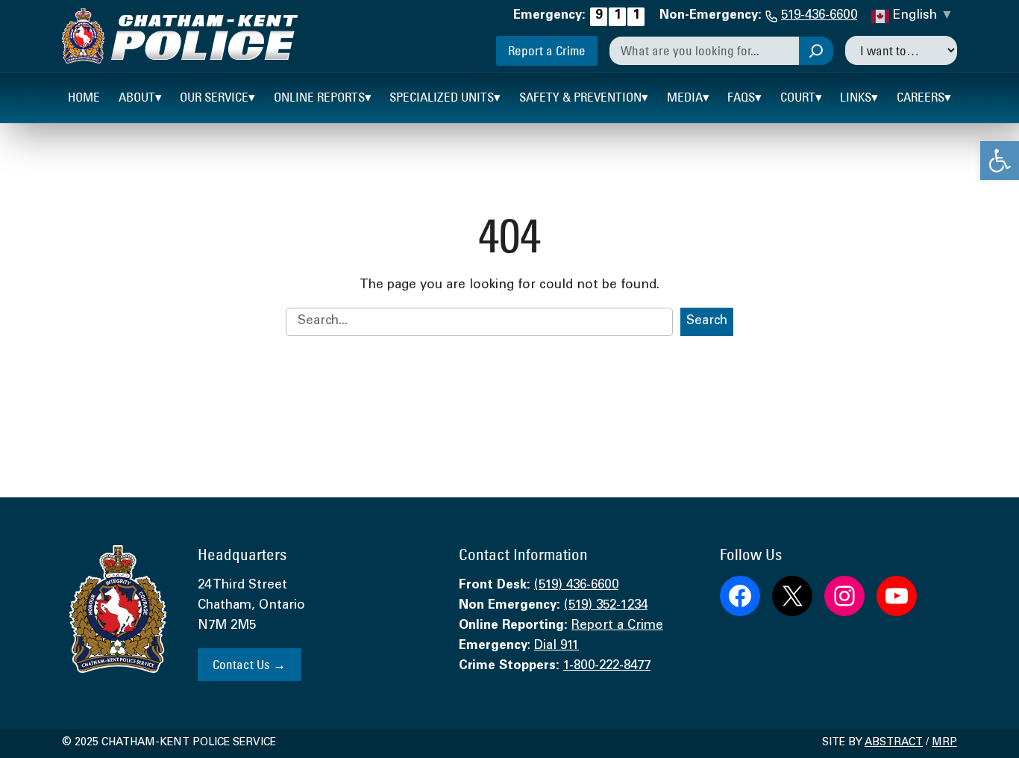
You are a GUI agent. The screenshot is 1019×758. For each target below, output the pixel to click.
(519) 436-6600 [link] (576, 586)
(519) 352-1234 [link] (606, 606)
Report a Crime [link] (547, 50)
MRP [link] (944, 743)
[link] (999, 160)
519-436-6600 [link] (819, 16)
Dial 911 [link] (556, 646)
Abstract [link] (894, 743)
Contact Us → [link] (249, 664)
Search (706, 321)
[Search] (816, 51)
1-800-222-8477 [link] (606, 666)
